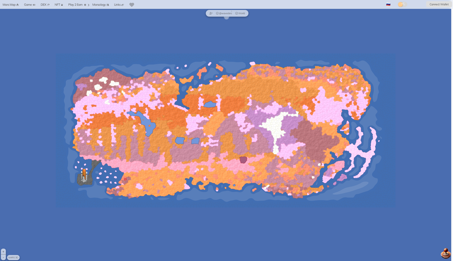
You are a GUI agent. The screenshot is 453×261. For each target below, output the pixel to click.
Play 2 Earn (75, 4)
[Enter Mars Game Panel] (446, 253)
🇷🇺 (388, 4)
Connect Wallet (439, 4)
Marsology (99, 4)
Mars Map (9, 4)
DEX (43, 4)
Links (117, 4)
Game (28, 4)
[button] (84, 177)
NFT (57, 4)
